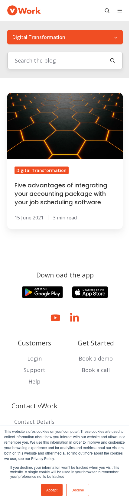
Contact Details (34, 421)
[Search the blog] (112, 60)
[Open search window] (107, 11)
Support (34, 370)
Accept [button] (51, 489)
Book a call (96, 370)
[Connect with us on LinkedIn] (75, 318)
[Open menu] (120, 11)
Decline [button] (77, 489)
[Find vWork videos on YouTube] (55, 318)
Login (34, 358)
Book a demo (96, 358)
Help (34, 381)
